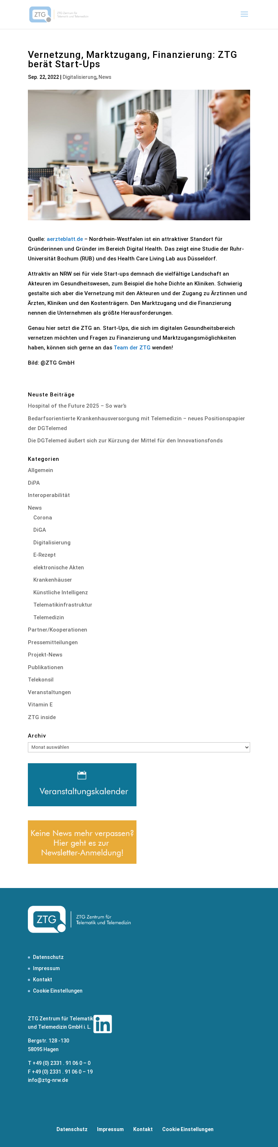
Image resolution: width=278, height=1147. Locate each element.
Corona (42, 517)
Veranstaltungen (49, 692)
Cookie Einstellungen (58, 991)
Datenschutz (48, 957)
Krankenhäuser (52, 580)
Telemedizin (48, 617)
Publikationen (45, 667)
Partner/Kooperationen (57, 629)
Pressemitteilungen (53, 642)
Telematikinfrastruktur (62, 605)
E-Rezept (44, 555)
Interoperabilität (49, 495)
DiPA (34, 483)
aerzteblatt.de (65, 239)
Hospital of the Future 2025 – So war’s (77, 406)
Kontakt (42, 979)
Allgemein (40, 470)
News (104, 77)
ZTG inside (42, 717)
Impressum (46, 968)
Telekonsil (41, 679)
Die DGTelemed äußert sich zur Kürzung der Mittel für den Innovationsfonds (125, 440)
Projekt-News (45, 654)
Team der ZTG (132, 347)
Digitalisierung (79, 77)
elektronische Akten (58, 567)
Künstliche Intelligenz (60, 592)
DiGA (39, 530)
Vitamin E (40, 704)
